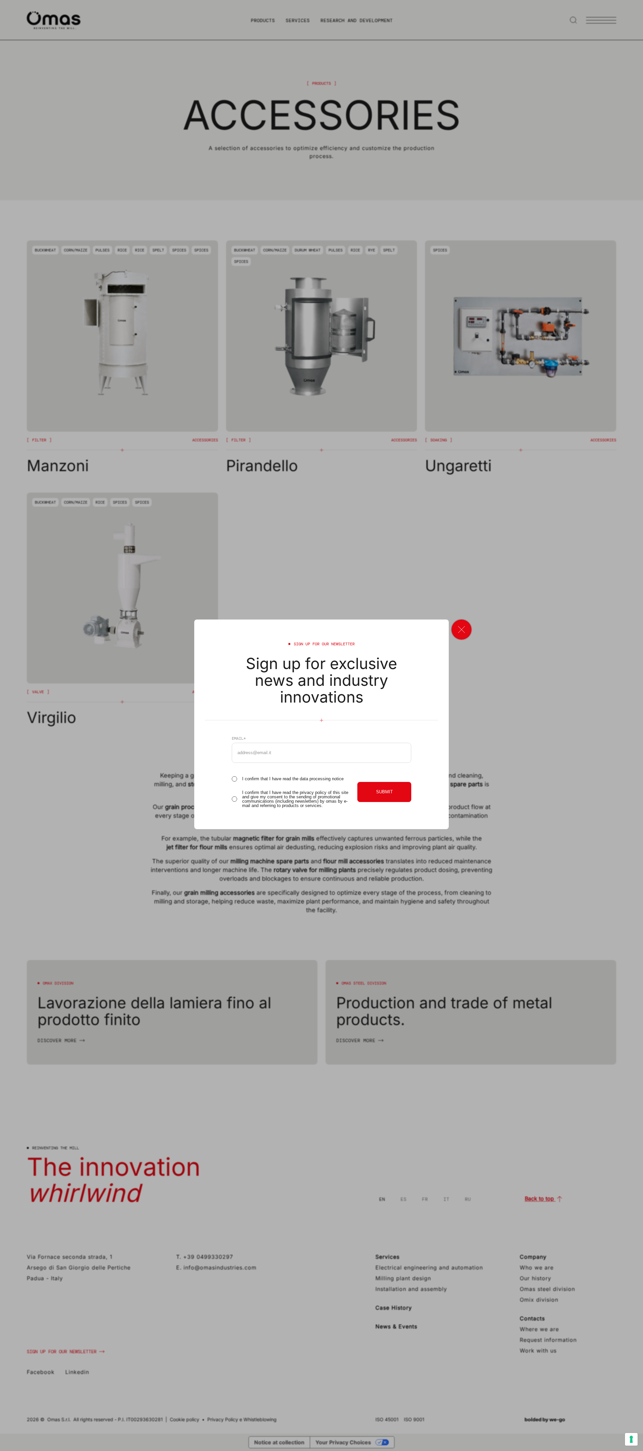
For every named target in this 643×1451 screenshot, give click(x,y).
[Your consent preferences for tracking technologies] (631, 1439)
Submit (384, 791)
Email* (239, 738)
